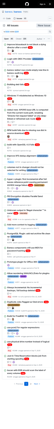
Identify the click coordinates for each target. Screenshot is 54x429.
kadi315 (24, 311)
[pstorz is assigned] (8, 136)
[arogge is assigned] (13, 101)
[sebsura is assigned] (12, 62)
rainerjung (21, 139)
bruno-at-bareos (24, 54)
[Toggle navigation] (4, 4)
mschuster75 (17, 65)
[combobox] (26, 31)
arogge (20, 79)
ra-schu (21, 297)
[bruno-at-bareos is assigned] (12, 50)
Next (36, 384)
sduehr (15, 243)
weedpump (17, 191)
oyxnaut (16, 90)
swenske (21, 125)
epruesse (16, 205)
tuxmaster (16, 151)
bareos (8, 11)
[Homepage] (27, 4)
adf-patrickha (18, 257)
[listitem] (27, 49)
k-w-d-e (21, 219)
